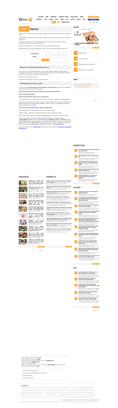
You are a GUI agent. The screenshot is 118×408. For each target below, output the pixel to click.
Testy (45, 19)
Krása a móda (74, 17)
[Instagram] (93, 22)
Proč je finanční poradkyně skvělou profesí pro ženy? (32, 394)
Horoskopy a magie (64, 17)
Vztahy (56, 19)
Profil (53, 22)
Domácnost (54, 17)
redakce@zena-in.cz (47, 115)
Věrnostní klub (65, 22)
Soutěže (73, 19)
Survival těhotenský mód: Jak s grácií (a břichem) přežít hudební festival (33, 387)
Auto (67, 19)
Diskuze (79, 19)
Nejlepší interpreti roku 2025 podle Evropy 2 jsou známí (33, 396)
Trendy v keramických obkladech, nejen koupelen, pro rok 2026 (83, 392)
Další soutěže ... (96, 47)
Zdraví (62, 19)
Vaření (50, 19)
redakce (38, 359)
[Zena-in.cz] (26, 19)
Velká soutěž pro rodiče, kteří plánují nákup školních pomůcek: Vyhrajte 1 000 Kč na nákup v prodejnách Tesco (86, 43)
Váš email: (35, 56)
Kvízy (84, 19)
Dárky (46, 17)
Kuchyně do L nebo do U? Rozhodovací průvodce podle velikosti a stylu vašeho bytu (83, 390)
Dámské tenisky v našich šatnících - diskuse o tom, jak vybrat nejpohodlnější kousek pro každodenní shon (58, 390)
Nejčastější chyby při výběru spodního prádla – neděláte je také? (58, 392)
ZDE (40, 357)
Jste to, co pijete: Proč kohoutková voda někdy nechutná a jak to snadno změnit (58, 396)
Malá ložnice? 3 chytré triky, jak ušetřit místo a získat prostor (83, 396)
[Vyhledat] (90, 22)
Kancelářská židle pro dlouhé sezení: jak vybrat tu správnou (58, 394)
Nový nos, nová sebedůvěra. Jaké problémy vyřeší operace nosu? (83, 387)
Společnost (39, 19)
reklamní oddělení (51, 365)
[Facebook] (96, 22)
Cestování (40, 17)
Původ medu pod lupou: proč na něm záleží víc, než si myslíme (83, 394)
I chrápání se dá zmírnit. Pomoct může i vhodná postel (57, 387)
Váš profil (35, 110)
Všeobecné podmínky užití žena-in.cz (31, 370)
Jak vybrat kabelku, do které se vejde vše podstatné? (32, 392)
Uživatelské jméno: (35, 53)
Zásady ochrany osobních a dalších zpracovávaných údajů (35, 373)
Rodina (81, 17)
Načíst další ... (41, 246)
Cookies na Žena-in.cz (27, 375)
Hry (58, 22)
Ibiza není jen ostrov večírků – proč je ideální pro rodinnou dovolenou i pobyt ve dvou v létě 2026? (33, 390)
